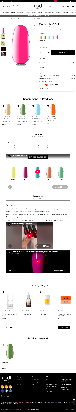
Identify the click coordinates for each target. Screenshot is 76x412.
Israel (61, 402)
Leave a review (65, 30)
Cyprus (35, 402)
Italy (66, 402)
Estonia (41, 402)
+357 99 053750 (66, 385)
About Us (19, 379)
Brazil (16, 402)
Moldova (10, 403)
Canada (29, 402)
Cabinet (73, 1)
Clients (66, 1)
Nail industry (7, 18)
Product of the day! (47, 1)
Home (2, 18)
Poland (16, 403)
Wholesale (16, 1)
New (56, 1)
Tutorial (33, 384)
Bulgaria (22, 402)
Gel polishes (14, 18)
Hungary (55, 402)
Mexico (3, 403)
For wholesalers (35, 379)
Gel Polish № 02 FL (51, 118)
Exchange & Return (51, 386)
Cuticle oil (23, 312)
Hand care (60, 312)
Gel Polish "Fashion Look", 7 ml (24, 18)
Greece (48, 402)
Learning (10, 1)
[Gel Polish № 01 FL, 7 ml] (3, 31)
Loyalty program (36, 382)
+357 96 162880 (6, 6)
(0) (9, 116)
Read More (46, 15)
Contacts (22, 1)
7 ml (41, 43)
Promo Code (49, 388)
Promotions (60, 1)
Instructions (49, 382)
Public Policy (49, 391)
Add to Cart (63, 52)
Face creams (5, 312)
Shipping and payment (52, 384)
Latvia (72, 402)
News (47, 379)
